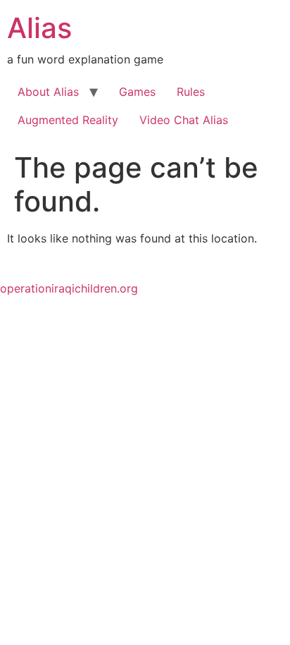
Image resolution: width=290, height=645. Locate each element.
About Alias (48, 92)
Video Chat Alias (183, 120)
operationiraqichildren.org (69, 288)
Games (137, 92)
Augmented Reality (68, 120)
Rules (191, 92)
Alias (39, 28)
